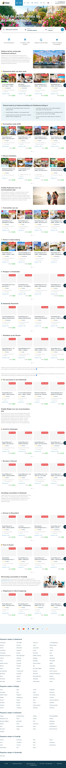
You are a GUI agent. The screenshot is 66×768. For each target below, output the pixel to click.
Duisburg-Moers (20, 716)
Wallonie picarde (53, 705)
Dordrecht (18, 650)
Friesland (18, 666)
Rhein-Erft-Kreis (53, 729)
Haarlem (18, 676)
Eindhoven (18, 658)
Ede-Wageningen (20, 655)
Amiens (2, 740)
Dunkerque (19, 740)
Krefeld (34, 718)
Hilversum (35, 642)
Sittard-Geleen (53, 645)
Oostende (35, 707)
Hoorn (34, 645)
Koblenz (35, 716)
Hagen (18, 729)
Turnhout (52, 697)
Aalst (1, 689)
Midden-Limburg (37, 655)
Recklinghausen (53, 726)
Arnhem (2, 658)
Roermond (35, 673)
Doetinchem (19, 648)
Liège (34, 692)
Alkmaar (2, 645)
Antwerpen (2, 692)
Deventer (18, 645)
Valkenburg (52, 658)
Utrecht (51, 655)
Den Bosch (2, 679)
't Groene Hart (19, 671)
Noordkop (35, 660)
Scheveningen (36, 681)
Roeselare (52, 692)
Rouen (51, 740)
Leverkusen (35, 724)
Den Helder (19, 642)
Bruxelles (2, 702)
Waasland (52, 702)
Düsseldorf (19, 721)
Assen (1, 660)
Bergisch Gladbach (4, 721)
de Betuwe (2, 673)
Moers (34, 726)
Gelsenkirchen (19, 726)
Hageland (18, 695)
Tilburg (51, 648)
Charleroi (2, 705)
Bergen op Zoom (4, 663)
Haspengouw (19, 697)
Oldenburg (52, 721)
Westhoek (52, 707)
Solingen (2, 731)
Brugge (1, 697)
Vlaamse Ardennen (54, 700)
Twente (51, 650)
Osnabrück (52, 724)
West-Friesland (53, 671)
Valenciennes (53, 745)
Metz (34, 740)
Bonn (1, 726)
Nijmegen (35, 658)
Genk (17, 689)
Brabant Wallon (3, 695)
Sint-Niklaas (52, 695)
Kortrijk (18, 705)
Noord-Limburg (36, 663)
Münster (51, 718)
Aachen (1, 716)
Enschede (18, 660)
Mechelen (35, 697)
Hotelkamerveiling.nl (6, 580)
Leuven (34, 689)
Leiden (34, 650)
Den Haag (2, 681)
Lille (17, 747)
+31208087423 (33, 765)
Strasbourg (52, 742)
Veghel (51, 663)
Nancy (34, 742)
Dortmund (2, 729)
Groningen (18, 673)
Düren (17, 718)
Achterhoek (2, 642)
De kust (2, 707)
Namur (34, 702)
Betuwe (2, 666)
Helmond (18, 681)
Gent (17, 692)
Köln (34, 721)
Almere (2, 648)
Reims (34, 747)
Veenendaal (52, 660)
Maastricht (35, 653)
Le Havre (18, 745)
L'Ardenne (18, 707)
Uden (51, 653)
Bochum (2, 724)
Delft (1, 676)
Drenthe (18, 653)
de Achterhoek (3, 671)
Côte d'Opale (3, 747)
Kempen (18, 702)
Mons (34, 700)
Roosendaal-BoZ (37, 676)
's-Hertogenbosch (54, 642)
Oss (34, 666)
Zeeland (51, 676)
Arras (1, 742)
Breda (1, 668)
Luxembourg (36, 695)
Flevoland (18, 663)
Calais (1, 745)
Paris (34, 745)
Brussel (2, 700)
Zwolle (51, 681)
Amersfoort (2, 650)
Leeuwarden (36, 648)
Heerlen (18, 679)
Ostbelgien (52, 689)
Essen (17, 724)
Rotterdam (35, 679)
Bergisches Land (4, 718)
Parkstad (35, 671)
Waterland (52, 668)
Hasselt (18, 700)
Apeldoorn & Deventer (5, 655)
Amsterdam (3, 653)
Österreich (2, 756)
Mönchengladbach (54, 716)
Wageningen (52, 666)
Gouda (18, 668)
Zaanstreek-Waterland (55, 673)
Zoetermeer (52, 679)
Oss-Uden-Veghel (37, 668)
